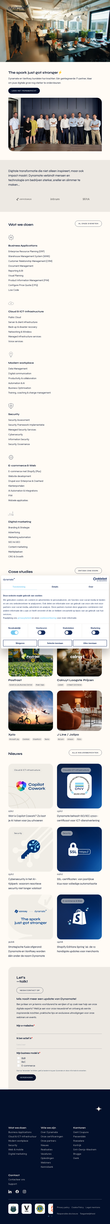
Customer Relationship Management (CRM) (30, 261)
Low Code (13, 290)
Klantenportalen (16, 486)
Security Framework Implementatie (26, 425)
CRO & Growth (15, 556)
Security (12, 1145)
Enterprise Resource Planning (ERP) (26, 251)
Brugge (77, 1154)
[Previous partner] (48, 1216)
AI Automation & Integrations (23, 491)
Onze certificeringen (52, 1137)
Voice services (15, 341)
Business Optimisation (19, 388)
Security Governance (19, 444)
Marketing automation (19, 537)
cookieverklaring (48, 618)
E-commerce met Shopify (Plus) (24, 471)
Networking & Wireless (20, 332)
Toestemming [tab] (19, 586)
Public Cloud (14, 317)
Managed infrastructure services (24, 336)
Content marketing (18, 547)
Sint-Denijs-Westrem (84, 1150)
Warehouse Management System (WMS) (29, 256)
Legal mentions (93, 1208)
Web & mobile (15, 1150)
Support (12, 1184)
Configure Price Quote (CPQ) (23, 285)
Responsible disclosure (67, 1214)
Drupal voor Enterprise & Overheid (25, 481)
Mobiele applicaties (18, 500)
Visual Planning (15, 276)
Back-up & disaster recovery (22, 327)
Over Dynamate (49, 1132)
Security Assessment (19, 420)
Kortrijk (77, 1145)
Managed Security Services (22, 430)
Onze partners (48, 1141)
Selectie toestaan (55, 643)
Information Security (18, 439)
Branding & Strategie (19, 527)
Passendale (79, 1137)
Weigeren (20, 643)
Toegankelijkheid (87, 1214)
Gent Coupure (81, 1132)
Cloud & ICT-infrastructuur (22, 1137)
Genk (76, 1158)
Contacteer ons (16, 1180)
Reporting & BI (15, 271)
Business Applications (20, 1132)
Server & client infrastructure (22, 322)
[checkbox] (59, 1061)
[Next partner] (51, 1216)
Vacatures (46, 1154)
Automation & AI (16, 383)
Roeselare (78, 1141)
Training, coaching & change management (29, 393)
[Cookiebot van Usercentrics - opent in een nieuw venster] (95, 579)
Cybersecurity (15, 434)
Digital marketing (17, 1154)
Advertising (14, 532)
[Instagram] (24, 1191)
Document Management (20, 266)
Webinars (46, 1163)
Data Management (17, 369)
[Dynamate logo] (18, 7)
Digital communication (19, 373)
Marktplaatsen (15, 552)
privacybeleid (24, 618)
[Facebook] (17, 1191)
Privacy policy (63, 1208)
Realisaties (47, 1150)
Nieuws (45, 1145)
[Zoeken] (86, 7)
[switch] (41, 632)
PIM (10, 495)
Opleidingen (47, 1158)
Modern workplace (18, 1141)
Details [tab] (55, 586)
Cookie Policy (78, 1208)
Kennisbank (47, 1167)
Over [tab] (91, 586)
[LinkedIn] (10, 1191)
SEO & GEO (14, 542)
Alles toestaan (90, 643)
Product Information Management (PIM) (28, 280)
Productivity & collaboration (22, 378)
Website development (19, 476)
